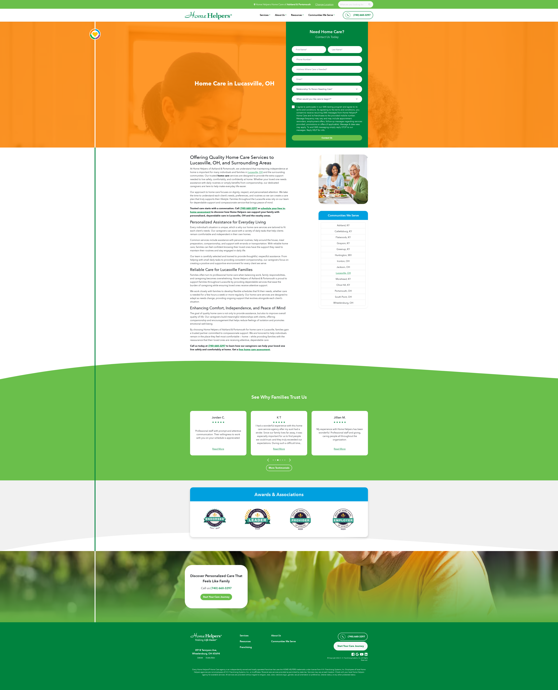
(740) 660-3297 (216, 346)
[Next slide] (289, 460)
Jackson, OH (343, 267)
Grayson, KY (343, 243)
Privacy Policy (210, 657)
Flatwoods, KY (343, 237)
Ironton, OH (343, 261)
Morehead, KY (343, 279)
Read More (218, 449)
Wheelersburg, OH (343, 303)
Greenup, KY (343, 249)
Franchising (246, 647)
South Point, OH (343, 297)
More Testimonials (279, 468)
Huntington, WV (343, 255)
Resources (296, 15)
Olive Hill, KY (343, 285)
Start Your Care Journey (216, 597)
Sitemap (200, 657)
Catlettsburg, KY (343, 231)
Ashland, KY (343, 225)
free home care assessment (254, 349)
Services (264, 15)
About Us (280, 15)
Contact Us (327, 138)
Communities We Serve (320, 15)
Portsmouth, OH (343, 291)
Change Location (324, 4)
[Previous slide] (268, 460)
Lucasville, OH (255, 172)
